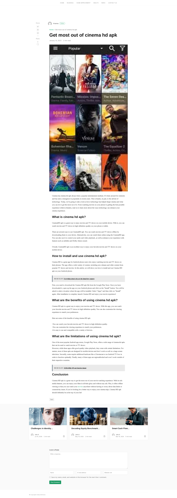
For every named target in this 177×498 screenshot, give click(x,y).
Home (62, 3)
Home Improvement (83, 3)
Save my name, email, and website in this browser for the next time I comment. (79, 477)
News (103, 3)
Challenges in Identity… (42, 428)
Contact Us (112, 3)
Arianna (58, 23)
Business (70, 3)
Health (95, 3)
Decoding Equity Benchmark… (85, 428)
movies (80, 387)
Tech (51, 399)
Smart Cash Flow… (121, 428)
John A (37, 434)
